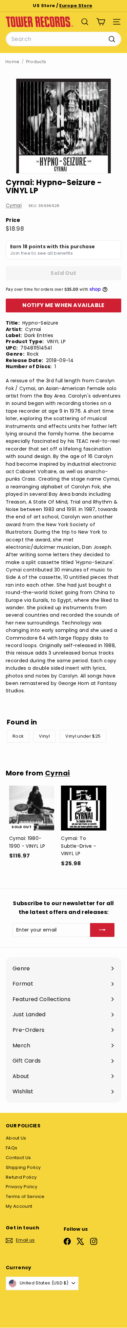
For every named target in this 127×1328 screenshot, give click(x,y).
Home (12, 62)
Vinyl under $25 (83, 736)
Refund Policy (21, 1177)
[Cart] (101, 22)
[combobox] (63, 39)
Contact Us (18, 1157)
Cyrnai (14, 205)
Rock (18, 736)
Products (36, 62)
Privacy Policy (21, 1186)
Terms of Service (25, 1196)
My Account (19, 1206)
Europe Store (75, 5)
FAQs (11, 1148)
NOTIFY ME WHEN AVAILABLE (63, 305)
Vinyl (44, 736)
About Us (16, 1138)
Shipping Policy (23, 1167)
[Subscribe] (102, 930)
